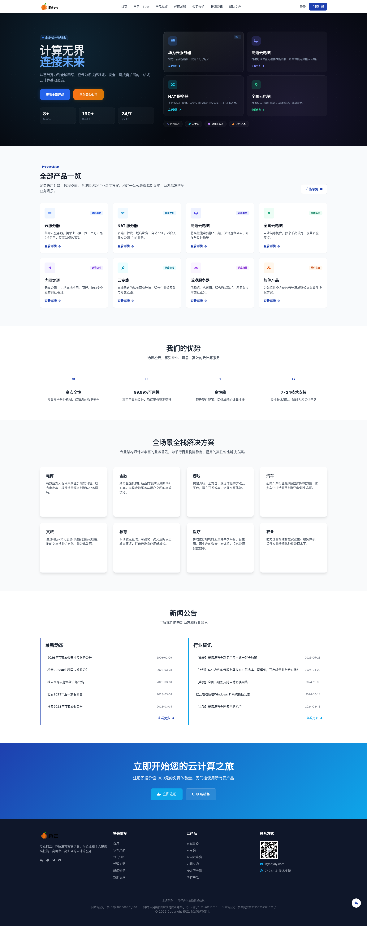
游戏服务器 (217, 123)
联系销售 (203, 794)
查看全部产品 (55, 94)
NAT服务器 (194, 871)
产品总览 (162, 7)
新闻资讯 (217, 7)
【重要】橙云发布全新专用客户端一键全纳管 (226, 657)
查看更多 (164, 718)
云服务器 (193, 843)
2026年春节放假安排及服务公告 (69, 657)
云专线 (195, 123)
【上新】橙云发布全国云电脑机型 (219, 706)
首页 (124, 7)
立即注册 (318, 7)
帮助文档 (235, 7)
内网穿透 (174, 123)
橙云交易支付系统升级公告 (65, 682)
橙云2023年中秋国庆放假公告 (68, 670)
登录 (303, 7)
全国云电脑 (194, 857)
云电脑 (191, 850)
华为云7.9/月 (88, 94)
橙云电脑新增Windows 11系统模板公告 (223, 694)
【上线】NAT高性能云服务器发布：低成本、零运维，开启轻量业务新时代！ (248, 670)
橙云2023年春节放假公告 (65, 706)
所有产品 (193, 878)
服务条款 (167, 900)
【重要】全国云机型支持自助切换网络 (222, 682)
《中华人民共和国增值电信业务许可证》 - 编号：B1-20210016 (179, 907)
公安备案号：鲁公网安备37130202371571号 (249, 907)
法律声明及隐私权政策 (191, 900)
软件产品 (241, 123)
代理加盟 (180, 7)
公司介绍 (198, 7)
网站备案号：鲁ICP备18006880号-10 (114, 907)
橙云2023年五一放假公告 (65, 694)
